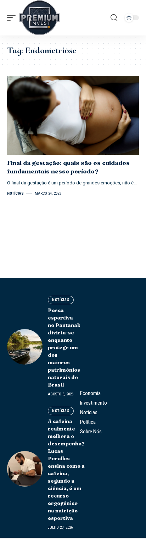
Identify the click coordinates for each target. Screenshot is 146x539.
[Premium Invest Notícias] (39, 17)
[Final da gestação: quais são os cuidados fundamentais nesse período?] (73, 115)
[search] (114, 17)
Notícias (15, 193)
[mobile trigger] (13, 17)
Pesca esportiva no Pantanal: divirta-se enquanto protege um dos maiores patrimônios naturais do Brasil (64, 347)
